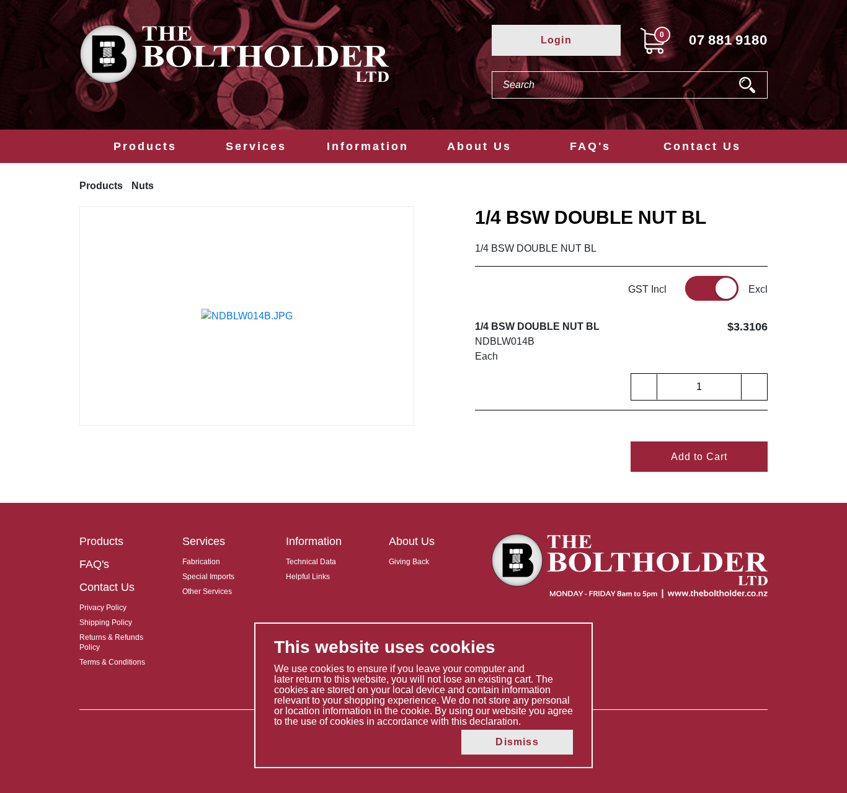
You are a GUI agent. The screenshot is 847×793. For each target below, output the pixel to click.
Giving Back (409, 561)
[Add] (754, 387)
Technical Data (311, 561)
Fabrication (201, 561)
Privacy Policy (102, 607)
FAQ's (590, 146)
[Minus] (644, 387)
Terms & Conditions (112, 662)
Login (556, 40)
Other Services (207, 591)
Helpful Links (308, 576)
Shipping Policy (105, 622)
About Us (479, 146)
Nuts (142, 185)
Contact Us (702, 146)
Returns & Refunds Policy (111, 642)
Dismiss (516, 742)
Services (256, 146)
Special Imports (208, 576)
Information (368, 146)
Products (145, 146)
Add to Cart (699, 456)
